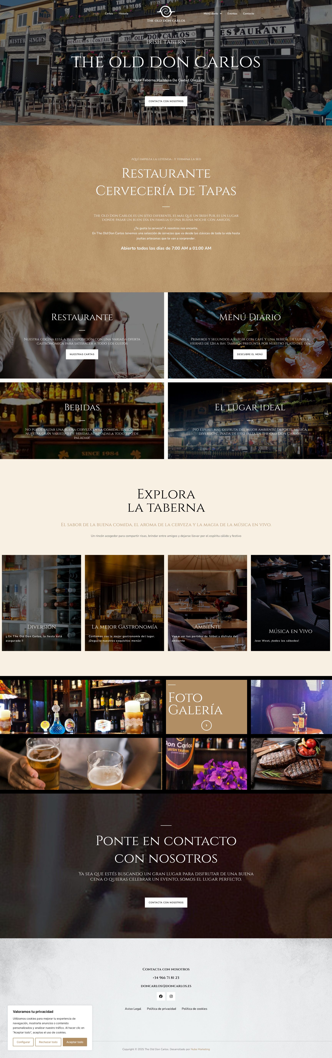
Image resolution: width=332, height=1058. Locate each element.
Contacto (248, 13)
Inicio (96, 13)
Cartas (109, 13)
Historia (123, 13)
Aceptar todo (74, 1042)
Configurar (23, 1042)
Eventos (232, 13)
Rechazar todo (48, 1042)
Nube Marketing (200, 1049)
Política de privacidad (161, 1009)
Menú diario (211, 13)
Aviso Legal (133, 1009)
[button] (213, 13)
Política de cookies (194, 1009)
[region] (50, 1027)
